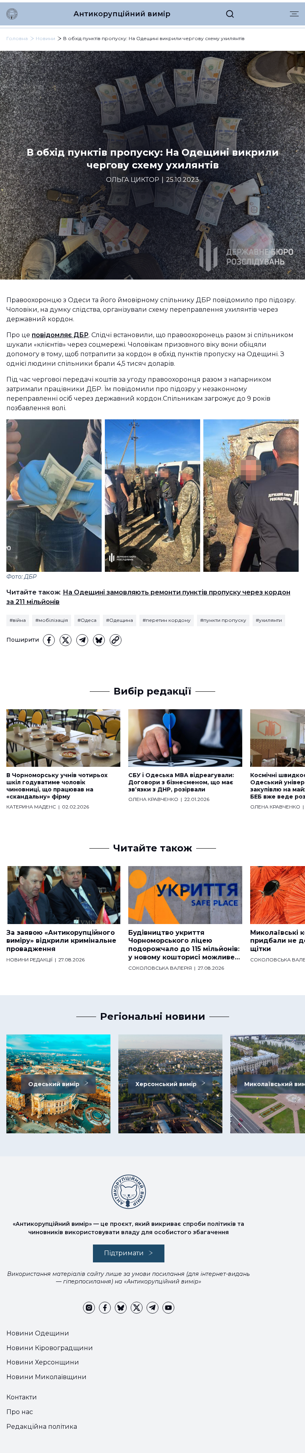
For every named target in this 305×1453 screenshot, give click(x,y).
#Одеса (87, 620)
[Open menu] (294, 14)
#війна (18, 620)
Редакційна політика (41, 1426)
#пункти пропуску (223, 620)
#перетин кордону (167, 620)
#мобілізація (51, 620)
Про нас (19, 1412)
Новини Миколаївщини (46, 1377)
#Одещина (119, 620)
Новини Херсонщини (42, 1362)
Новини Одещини (37, 1333)
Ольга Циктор (132, 179)
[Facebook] (49, 640)
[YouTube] (168, 1308)
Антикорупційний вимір (121, 14)
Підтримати (124, 1253)
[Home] (11, 13)
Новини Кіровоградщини (49, 1348)
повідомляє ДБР (60, 335)
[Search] (230, 14)
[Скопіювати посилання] (116, 640)
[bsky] (99, 640)
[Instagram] (89, 1308)
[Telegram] (82, 640)
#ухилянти (269, 620)
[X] (65, 640)
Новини (45, 38)
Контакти (21, 1397)
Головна (17, 38)
